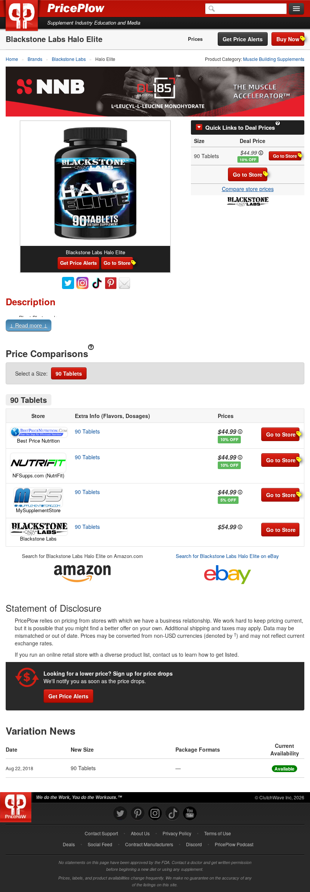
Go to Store (285, 155)
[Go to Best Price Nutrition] (38, 432)
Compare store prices (248, 189)
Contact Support (101, 833)
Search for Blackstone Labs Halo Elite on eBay (227, 555)
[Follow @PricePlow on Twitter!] (120, 814)
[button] (155, 327)
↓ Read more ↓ (28, 325)
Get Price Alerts (243, 39)
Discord (194, 844)
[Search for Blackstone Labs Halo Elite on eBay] (227, 573)
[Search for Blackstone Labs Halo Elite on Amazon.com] (82, 572)
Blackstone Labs (38, 538)
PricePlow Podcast (234, 844)
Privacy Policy (177, 833)
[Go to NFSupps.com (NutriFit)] (38, 462)
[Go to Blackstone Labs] (38, 529)
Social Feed (100, 844)
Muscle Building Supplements (273, 59)
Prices (195, 39)
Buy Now (287, 39)
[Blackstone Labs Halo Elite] (95, 183)
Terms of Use (217, 833)
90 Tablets (69, 373)
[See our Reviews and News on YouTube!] (190, 814)
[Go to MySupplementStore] (38, 497)
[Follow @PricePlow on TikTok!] (172, 814)
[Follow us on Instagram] (155, 814)
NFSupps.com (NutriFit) (38, 475)
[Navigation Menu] (296, 9)
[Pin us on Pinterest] (137, 814)
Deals (69, 844)
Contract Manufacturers (149, 844)
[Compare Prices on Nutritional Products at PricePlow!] (17, 805)
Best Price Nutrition (38, 440)
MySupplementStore (38, 510)
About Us (140, 833)
